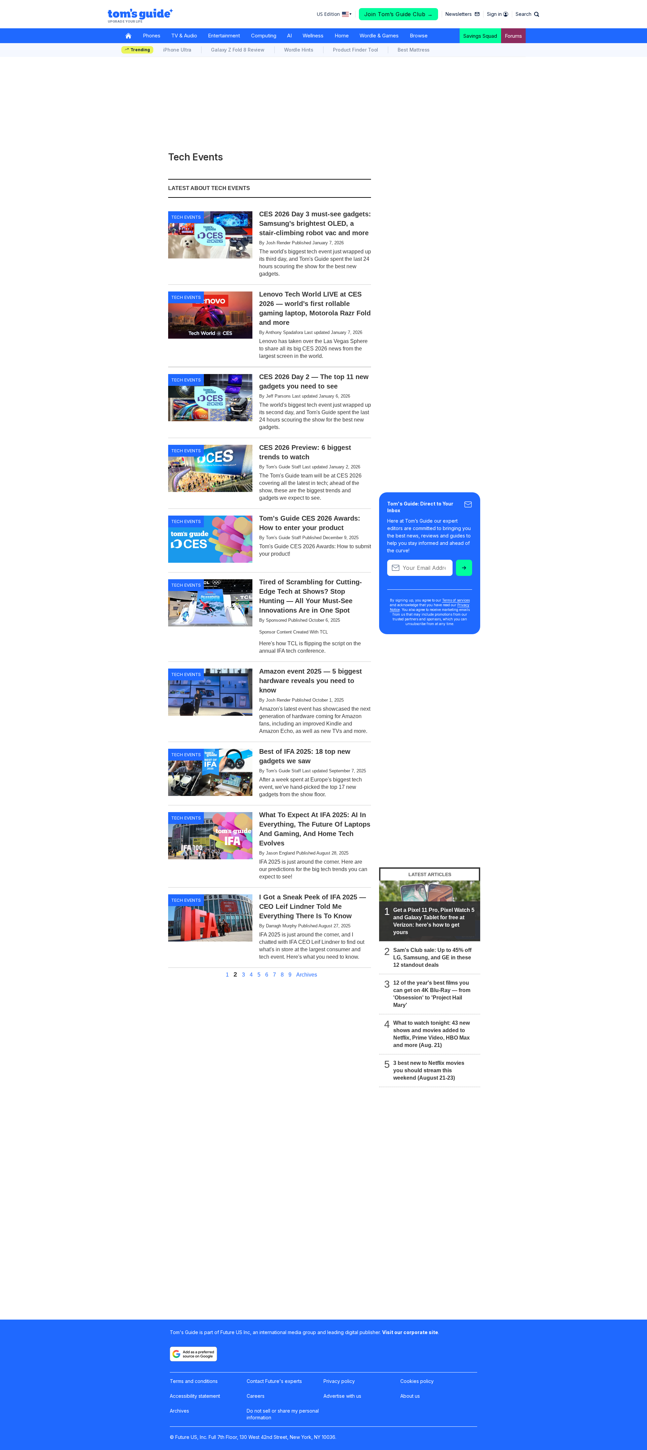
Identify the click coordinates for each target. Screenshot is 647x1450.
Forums (513, 36)
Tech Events (186, 217)
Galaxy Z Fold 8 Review (238, 50)
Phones (151, 35)
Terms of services (456, 600)
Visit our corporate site (410, 1332)
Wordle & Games (379, 35)
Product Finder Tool (355, 50)
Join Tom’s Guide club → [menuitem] (398, 14)
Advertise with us (342, 1396)
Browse (419, 35)
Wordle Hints (298, 50)
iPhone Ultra (177, 50)
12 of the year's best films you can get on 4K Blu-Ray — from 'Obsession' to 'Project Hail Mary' (431, 994)
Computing (263, 35)
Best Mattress (414, 50)
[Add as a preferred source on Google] (193, 1354)
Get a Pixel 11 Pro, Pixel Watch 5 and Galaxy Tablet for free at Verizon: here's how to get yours (433, 921)
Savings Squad (480, 36)
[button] (527, 14)
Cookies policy (417, 1381)
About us (410, 1396)
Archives (306, 975)
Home (342, 35)
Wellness (313, 35)
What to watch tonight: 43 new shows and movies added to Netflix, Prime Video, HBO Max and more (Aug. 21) (431, 1034)
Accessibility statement (195, 1396)
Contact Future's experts (274, 1381)
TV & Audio (184, 35)
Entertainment (224, 35)
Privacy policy (339, 1381)
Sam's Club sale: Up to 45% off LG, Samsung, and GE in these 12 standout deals (432, 957)
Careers (256, 1396)
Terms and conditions (194, 1381)
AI (289, 35)
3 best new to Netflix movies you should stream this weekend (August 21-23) (428, 1070)
